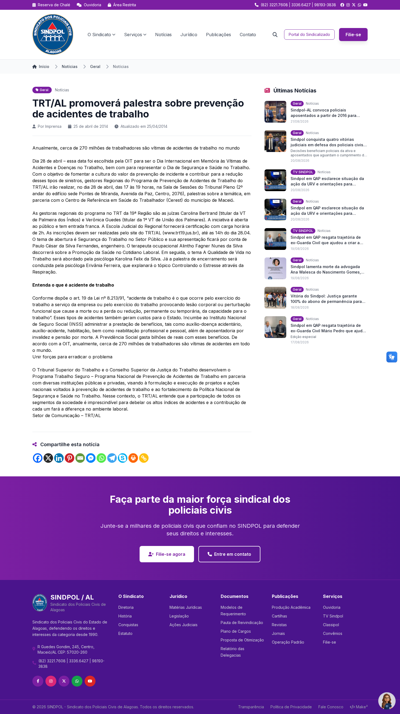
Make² (362, 706)
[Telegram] (112, 458)
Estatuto (125, 633)
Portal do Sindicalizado (309, 34)
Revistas (279, 624)
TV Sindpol (333, 616)
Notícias (163, 34)
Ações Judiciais (184, 624)
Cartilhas (279, 616)
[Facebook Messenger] (91, 458)
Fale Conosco (330, 706)
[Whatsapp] (101, 458)
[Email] (80, 458)
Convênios (332, 633)
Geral (95, 66)
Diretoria (126, 607)
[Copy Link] (144, 458)
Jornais (278, 633)
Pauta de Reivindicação (242, 622)
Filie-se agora (170, 554)
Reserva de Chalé (53, 4)
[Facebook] (37, 458)
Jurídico (188, 34)
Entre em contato (232, 554)
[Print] (133, 458)
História (125, 616)
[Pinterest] (69, 458)
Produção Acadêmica (291, 607)
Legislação (179, 616)
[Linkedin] (59, 458)
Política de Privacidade (291, 706)
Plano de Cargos (236, 631)
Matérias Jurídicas (186, 607)
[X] (48, 458)
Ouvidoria (92, 4)
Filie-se (353, 34)
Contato (248, 34)
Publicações (218, 34)
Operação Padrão (288, 642)
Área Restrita (124, 4)
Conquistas (128, 624)
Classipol (331, 624)
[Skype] (122, 458)
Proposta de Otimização (242, 640)
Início (44, 66)
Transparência (251, 706)
